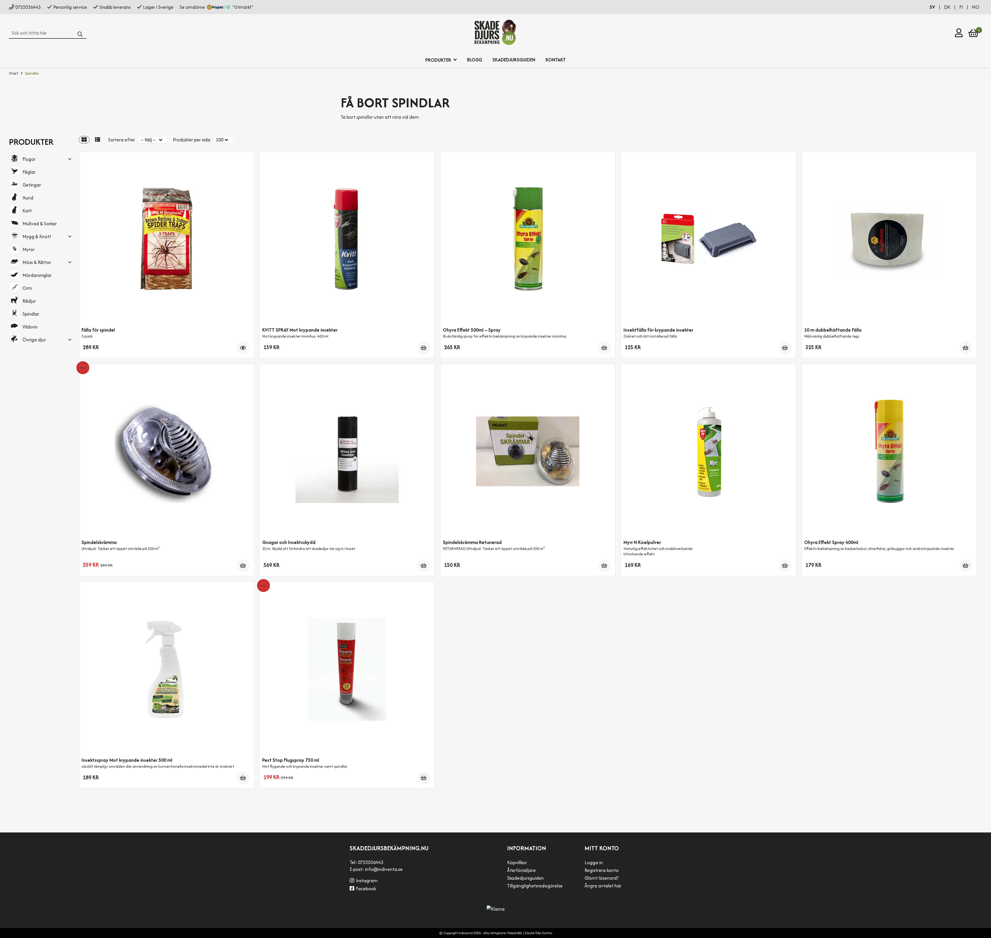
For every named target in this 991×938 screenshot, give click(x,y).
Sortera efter (121, 139)
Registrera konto (602, 870)
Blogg (474, 59)
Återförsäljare (521, 870)
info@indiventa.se (384, 869)
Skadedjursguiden (513, 59)
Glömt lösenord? (602, 878)
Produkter (438, 60)
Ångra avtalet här (603, 885)
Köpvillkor (517, 862)
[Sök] (81, 34)
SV (933, 7)
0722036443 (28, 7)
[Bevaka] (243, 347)
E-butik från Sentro (538, 933)
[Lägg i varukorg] (423, 347)
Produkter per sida (191, 139)
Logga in (594, 862)
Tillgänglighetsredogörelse (535, 885)
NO (975, 7)
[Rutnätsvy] (84, 139)
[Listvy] (97, 139)
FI (961, 7)
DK (947, 7)
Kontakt (556, 59)
